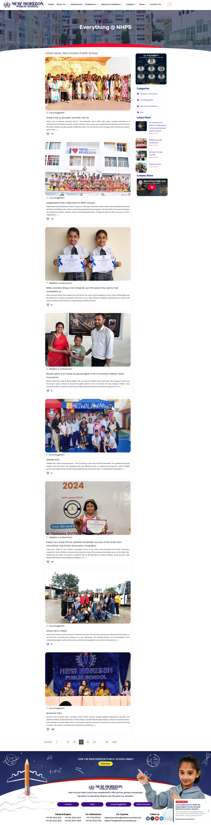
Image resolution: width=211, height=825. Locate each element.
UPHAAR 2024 (53, 459)
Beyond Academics (111, 4)
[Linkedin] (161, 818)
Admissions (76, 4)
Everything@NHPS (57, 113)
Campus (130, 4)
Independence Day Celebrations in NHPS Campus (70, 202)
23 (94, 742)
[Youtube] (157, 818)
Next (115, 742)
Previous (48, 742)
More (142, 4)
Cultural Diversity (155, 164)
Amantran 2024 (54, 713)
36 (107, 742)
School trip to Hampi (56, 630)
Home (51, 4)
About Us (61, 4)
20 (75, 742)
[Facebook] (148, 818)
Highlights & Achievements (60, 283)
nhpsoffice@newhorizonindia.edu (120, 820)
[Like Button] (48, 133)
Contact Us (155, 4)
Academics (90, 4)
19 (68, 742)
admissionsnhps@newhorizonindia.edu (123, 817)
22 (88, 742)
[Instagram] (152, 818)
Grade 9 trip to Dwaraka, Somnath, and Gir (68, 117)
